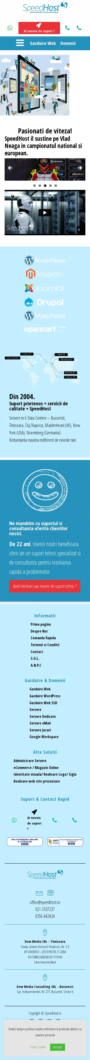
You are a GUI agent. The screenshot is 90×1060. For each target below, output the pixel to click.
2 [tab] (40, 185)
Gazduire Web (43, 43)
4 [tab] (50, 185)
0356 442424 (45, 916)
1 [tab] (34, 185)
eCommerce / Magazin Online (36, 767)
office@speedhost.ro (45, 902)
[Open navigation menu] (20, 43)
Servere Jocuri (40, 730)
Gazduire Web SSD (43, 702)
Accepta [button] (57, 1047)
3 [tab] (45, 185)
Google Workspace (44, 736)
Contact (37, 651)
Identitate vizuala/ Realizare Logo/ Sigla (45, 774)
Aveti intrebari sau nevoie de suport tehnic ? (44, 586)
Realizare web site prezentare (37, 781)
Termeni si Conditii (45, 644)
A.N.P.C (36, 665)
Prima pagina (41, 624)
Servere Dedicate (43, 716)
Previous (10, 168)
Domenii (68, 43)
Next (79, 168)
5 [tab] (55, 185)
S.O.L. (35, 658)
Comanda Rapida (43, 637)
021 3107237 (45, 909)
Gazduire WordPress (45, 695)
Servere (35, 709)
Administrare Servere (30, 760)
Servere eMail (40, 723)
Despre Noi (39, 631)
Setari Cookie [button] (37, 1047)
